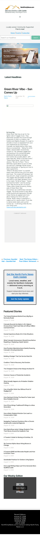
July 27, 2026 (20, 523)
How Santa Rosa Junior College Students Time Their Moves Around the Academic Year (18, 430)
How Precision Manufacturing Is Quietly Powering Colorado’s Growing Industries (19, 349)
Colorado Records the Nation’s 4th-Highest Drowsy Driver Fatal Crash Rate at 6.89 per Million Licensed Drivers (19, 325)
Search (35, 37)
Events (18, 33)
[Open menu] (20, 17)
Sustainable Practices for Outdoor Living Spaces (19, 459)
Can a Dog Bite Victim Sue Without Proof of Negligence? (17, 390)
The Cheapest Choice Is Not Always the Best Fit (19, 369)
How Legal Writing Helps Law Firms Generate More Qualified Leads (20, 466)
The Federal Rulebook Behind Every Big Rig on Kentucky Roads (18, 317)
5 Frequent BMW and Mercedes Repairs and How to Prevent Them (19, 452)
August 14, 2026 (20, 519)
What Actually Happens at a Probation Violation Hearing (18, 382)
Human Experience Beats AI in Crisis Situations (18, 334)
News (13, 33)
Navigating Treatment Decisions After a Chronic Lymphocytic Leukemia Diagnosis (19, 422)
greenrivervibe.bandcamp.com (16, 207)
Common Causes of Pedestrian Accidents (17, 375)
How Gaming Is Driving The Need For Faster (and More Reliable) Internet (19, 398)
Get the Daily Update (20, 299)
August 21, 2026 (20, 517)
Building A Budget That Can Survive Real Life (18, 356)
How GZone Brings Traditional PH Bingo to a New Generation (19, 406)
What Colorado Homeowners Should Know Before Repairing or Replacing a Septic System (20, 341)
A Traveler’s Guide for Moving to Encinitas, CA (18, 437)
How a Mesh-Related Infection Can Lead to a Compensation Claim (18, 414)
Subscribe (25, 33)
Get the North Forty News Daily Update (20, 275)
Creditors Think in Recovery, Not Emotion (17, 362)
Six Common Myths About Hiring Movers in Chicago (17, 444)
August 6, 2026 (20, 521)
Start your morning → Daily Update (16, 10)
